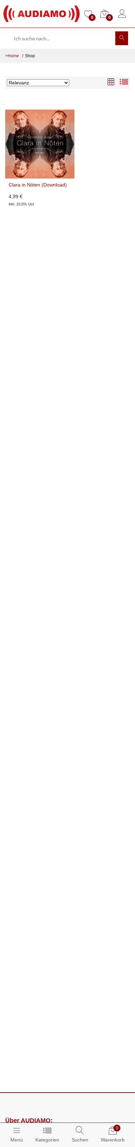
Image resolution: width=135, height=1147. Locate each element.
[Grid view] (111, 82)
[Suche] (121, 38)
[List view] (124, 82)
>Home (12, 55)
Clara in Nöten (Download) (38, 184)
